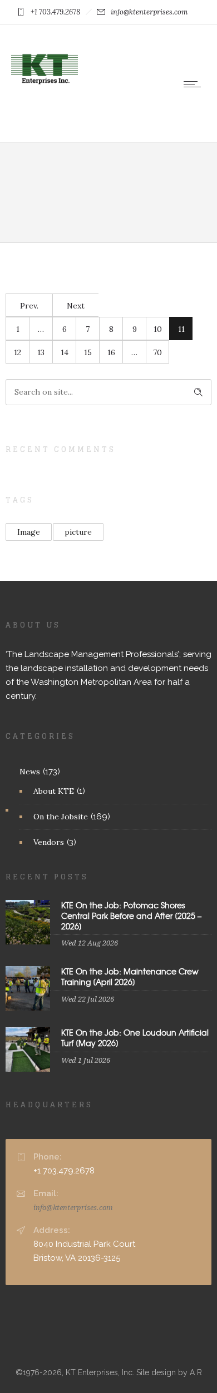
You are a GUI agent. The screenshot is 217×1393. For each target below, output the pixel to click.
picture (78, 532)
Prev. (29, 306)
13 (41, 352)
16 (111, 352)
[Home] (44, 100)
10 (158, 329)
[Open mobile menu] (195, 84)
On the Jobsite (60, 817)
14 (64, 352)
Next (76, 306)
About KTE (53, 791)
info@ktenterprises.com (73, 1207)
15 (88, 352)
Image (28, 532)
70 (157, 352)
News (29, 772)
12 (17, 352)
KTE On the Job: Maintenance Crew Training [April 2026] (130, 976)
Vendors (48, 842)
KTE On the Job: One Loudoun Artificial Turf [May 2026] (135, 1037)
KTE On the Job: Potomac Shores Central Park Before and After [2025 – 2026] (131, 915)
